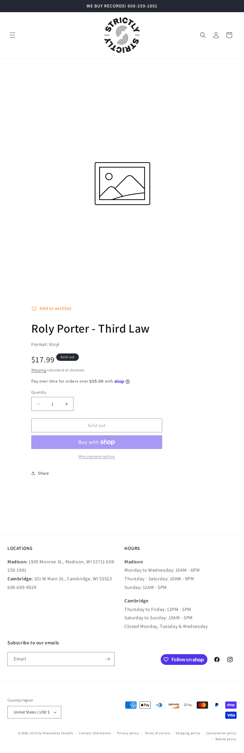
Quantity (38, 392)
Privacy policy (128, 733)
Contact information (95, 733)
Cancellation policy (221, 733)
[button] (12, 35)
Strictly (36, 733)
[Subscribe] (107, 659)
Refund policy (226, 739)
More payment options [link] (97, 456)
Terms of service (157, 733)
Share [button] (43, 473)
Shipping (38, 370)
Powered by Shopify (58, 733)
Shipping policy (188, 733)
